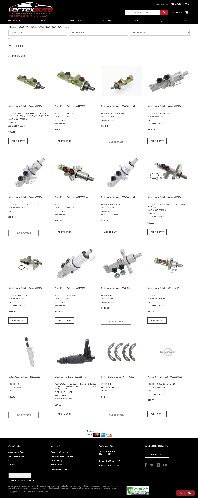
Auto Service (74, 21)
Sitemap (11, 465)
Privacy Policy (56, 460)
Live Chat (187, 493)
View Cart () (187, 12)
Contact (185, 21)
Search (164, 12)
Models (45, 21)
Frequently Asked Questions (62, 456)
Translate (29, 480)
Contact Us (13, 460)
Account (175, 12)
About (136, 21)
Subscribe (156, 455)
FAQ (160, 21)
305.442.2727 (180, 4)
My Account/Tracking (59, 452)
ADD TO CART (18, 141)
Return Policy (56, 465)
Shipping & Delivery (58, 469)
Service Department (16, 456)
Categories (14, 21)
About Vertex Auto (16, 452)
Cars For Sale (107, 21)
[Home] (31, 8)
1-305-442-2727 (109, 461)
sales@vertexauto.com (109, 465)
